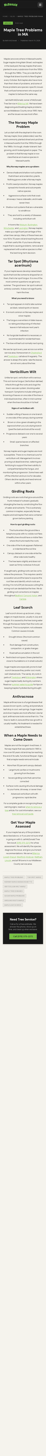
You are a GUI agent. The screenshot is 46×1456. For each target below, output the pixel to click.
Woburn (23, 224)
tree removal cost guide (22, 813)
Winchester (9, 228)
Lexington (23, 228)
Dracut (13, 857)
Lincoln (8, 860)
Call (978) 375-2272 (23, 936)
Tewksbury (13, 356)
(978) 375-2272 (23, 842)
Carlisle (22, 599)
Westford (21, 857)
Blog (12, 16)
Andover (30, 857)
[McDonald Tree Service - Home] (11, 4)
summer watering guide (22, 684)
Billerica (36, 853)
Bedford (19, 595)
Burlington (32, 224)
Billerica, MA (23, 103)
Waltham (38, 857)
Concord (27, 595)
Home (5, 16)
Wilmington (31, 677)
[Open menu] (40, 4)
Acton (34, 595)
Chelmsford (36, 352)
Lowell (6, 857)
